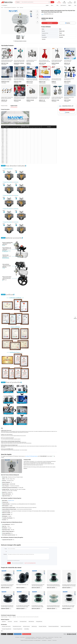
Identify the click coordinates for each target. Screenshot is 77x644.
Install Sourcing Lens (27, 634)
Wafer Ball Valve (31, 621)
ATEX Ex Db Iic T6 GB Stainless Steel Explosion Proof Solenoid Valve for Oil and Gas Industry (6, 79)
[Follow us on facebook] (67, 634)
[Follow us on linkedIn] (75, 634)
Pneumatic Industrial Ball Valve (54, 626)
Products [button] (18, 2)
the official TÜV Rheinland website (31, 456)
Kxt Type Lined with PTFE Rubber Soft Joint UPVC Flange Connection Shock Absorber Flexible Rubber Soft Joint (7, 606)
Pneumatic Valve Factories (6, 626)
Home (2, 7)
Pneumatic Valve (11, 500)
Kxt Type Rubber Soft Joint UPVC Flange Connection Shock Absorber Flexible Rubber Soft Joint (22, 606)
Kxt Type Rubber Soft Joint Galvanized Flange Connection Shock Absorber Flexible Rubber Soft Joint (7, 585)
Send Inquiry (49, 22)
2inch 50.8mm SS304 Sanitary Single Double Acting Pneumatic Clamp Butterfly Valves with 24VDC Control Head (19, 79)
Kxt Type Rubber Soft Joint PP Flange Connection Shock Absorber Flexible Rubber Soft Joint (68, 606)
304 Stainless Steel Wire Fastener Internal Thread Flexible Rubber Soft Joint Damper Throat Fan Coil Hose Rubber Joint (69, 585)
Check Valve (10, 621)
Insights (60, 637)
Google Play (10, 634)
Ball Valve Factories (26, 626)
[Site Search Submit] (52, 2)
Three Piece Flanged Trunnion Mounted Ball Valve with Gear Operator (56, 79)
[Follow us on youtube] (72, 634)
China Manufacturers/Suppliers (30, 637)
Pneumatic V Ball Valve (42, 626)
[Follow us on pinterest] (73, 634)
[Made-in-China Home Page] (6, 2)
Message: (5, 554)
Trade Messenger (17, 634)
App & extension (63, 5)
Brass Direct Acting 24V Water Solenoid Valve (69, 98)
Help (57, 5)
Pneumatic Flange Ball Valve (6, 628)
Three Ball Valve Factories (17, 626)
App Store (4, 634)
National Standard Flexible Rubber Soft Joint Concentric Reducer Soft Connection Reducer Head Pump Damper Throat (53, 585)
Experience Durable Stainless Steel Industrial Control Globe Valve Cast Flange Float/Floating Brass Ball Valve (32, 98)
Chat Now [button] (68, 23)
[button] (49, 2)
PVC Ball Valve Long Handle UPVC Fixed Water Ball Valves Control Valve (44, 98)
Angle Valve (4, 621)
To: (6, 551)
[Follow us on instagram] (70, 634)
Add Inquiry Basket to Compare (20, 41)
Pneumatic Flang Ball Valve (17, 628)
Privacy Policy (55, 640)
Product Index (56, 637)
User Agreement (44, 640)
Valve (18, 7)
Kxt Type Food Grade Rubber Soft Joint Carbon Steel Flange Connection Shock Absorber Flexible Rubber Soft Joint (53, 606)
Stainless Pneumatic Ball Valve (66, 626)
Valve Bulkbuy (26, 628)
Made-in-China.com (34, 638)
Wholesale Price (44, 637)
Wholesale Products (38, 637)
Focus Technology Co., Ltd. (31, 640)
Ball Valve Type (34, 626)
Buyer (52, 5)
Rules (75, 5)
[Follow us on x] (69, 634)
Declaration (49, 640)
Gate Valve (15, 621)
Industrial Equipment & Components (10, 7)
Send (9, 562)
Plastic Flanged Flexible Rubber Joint (22, 584)
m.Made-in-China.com (41, 638)
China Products (22, 637)
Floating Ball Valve (39, 621)
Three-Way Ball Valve (23, 621)
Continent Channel (50, 637)
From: (6, 548)
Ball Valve (21, 7)
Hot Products (17, 637)
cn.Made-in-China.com (48, 638)
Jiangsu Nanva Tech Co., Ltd (48, 13)
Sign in (75, 2)
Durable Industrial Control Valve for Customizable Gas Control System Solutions (19, 98)
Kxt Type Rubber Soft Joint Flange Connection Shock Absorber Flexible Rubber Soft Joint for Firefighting (37, 606)
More (2, 630)
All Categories (4, 5)
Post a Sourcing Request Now (30, 562)
